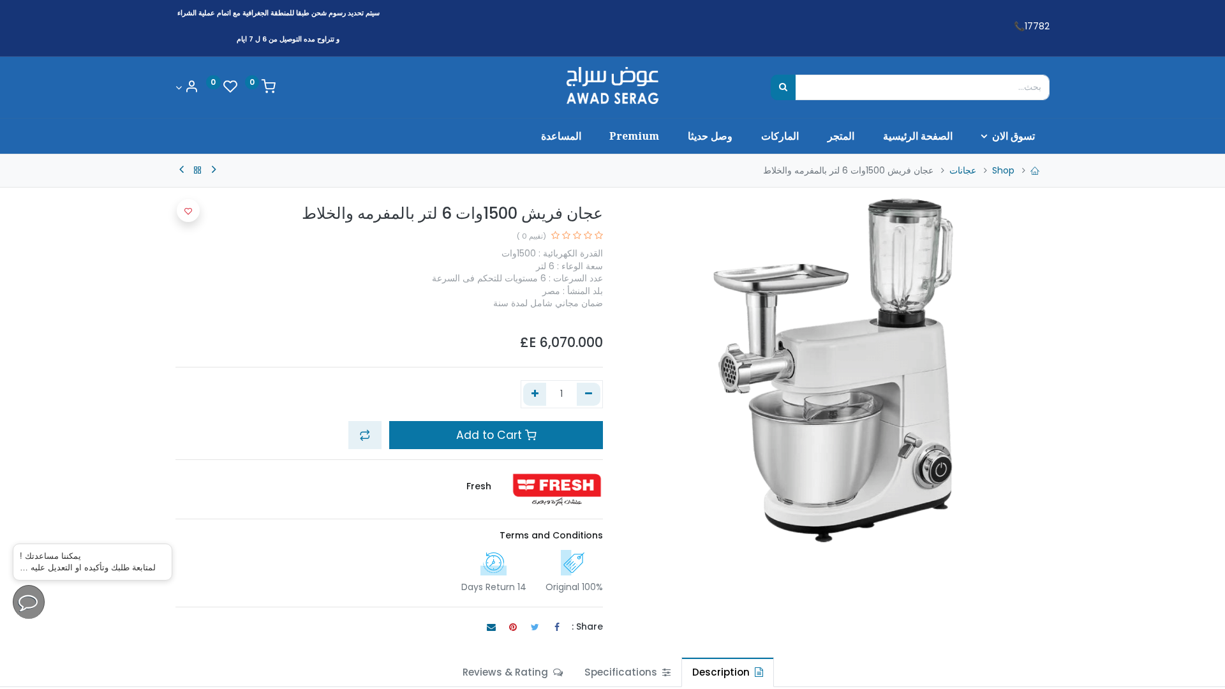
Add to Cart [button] (490, 435)
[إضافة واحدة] (535, 394)
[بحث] (783, 87)
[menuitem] (917, 136)
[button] (365, 435)
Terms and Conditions (551, 535)
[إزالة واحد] (588, 394)
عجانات (962, 170)
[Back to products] (197, 170)
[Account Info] (186, 87)
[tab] (727, 672)
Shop (1003, 170)
